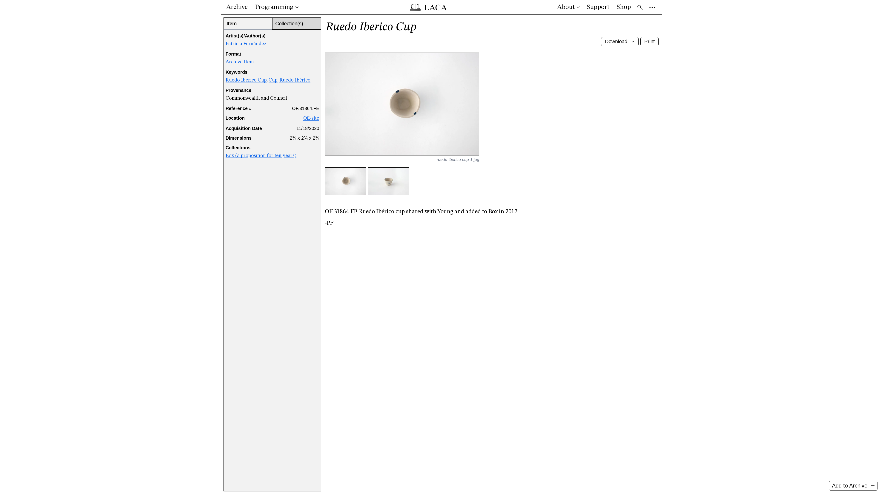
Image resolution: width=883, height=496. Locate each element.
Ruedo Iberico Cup (246, 80)
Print (649, 41)
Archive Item (240, 62)
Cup (273, 80)
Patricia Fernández (246, 43)
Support (598, 7)
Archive (237, 7)
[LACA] (428, 7)
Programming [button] (274, 7)
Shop (623, 7)
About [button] (566, 7)
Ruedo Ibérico (294, 80)
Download (616, 41)
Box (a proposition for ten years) (261, 155)
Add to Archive (849, 485)
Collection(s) (289, 23)
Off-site (311, 118)
